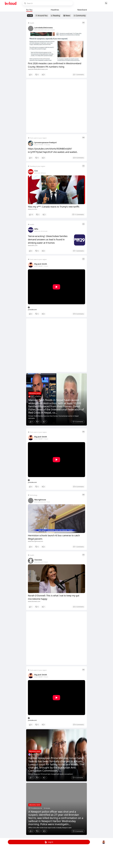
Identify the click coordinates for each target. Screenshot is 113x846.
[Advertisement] (56, 106)
